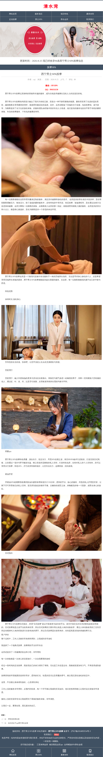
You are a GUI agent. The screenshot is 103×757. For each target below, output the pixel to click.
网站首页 (13, 14)
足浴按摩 (13, 19)
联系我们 (90, 19)
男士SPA (38, 19)
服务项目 (38, 14)
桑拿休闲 (90, 14)
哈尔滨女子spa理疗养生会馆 (18, 723)
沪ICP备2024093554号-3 (81, 731)
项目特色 (64, 14)
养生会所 (64, 19)
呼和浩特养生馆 (13, 719)
